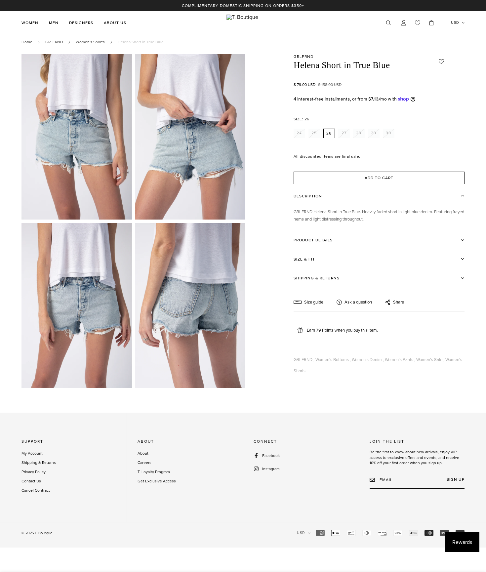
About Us (115, 22)
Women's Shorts (90, 42)
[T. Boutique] (243, 22)
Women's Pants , (400, 359)
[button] (431, 23)
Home (26, 42)
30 (388, 133)
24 (299, 133)
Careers (144, 462)
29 (373, 133)
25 (314, 133)
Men (54, 22)
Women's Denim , (368, 359)
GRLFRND (54, 42)
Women (29, 22)
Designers (81, 22)
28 (358, 133)
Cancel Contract (35, 490)
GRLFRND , (304, 359)
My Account (32, 453)
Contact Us (31, 481)
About (143, 453)
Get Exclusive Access (157, 481)
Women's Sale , (430, 359)
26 (329, 133)
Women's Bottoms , (333, 359)
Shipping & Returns (38, 462)
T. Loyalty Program (154, 472)
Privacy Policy (33, 472)
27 (344, 133)
